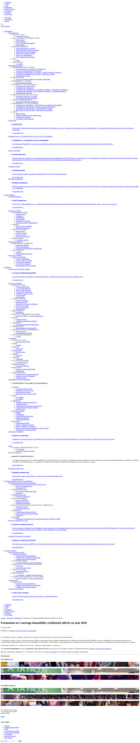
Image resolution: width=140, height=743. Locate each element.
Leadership (19, 359)
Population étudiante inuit (16, 468)
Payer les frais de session (23, 392)
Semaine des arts (21, 378)
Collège (7, 4)
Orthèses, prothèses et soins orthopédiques (28, 115)
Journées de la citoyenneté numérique (27, 374)
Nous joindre (8, 14)
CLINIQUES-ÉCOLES (19, 554)
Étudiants (8, 267)
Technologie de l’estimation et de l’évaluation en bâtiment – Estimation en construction (42, 89)
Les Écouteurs (20, 297)
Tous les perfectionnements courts (26, 491)
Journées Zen (20, 371)
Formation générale (14, 166)
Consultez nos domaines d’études (26, 512)
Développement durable (12, 727)
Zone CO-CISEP (21, 235)
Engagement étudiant (22, 245)
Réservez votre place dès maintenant (100, 648)
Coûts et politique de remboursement (27, 514)
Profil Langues (20, 45)
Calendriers (8, 2)
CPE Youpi (19, 566)
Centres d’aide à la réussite (24, 260)
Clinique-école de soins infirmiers (26, 559)
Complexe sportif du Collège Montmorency (29, 563)
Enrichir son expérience (15, 241)
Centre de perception (22, 307)
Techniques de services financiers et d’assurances (30, 69)
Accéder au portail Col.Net (24, 389)
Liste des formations (22, 500)
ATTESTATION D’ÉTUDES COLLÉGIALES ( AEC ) (29, 484)
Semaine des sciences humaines (25, 376)
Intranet (7, 21)
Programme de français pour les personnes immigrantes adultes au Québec (38, 519)
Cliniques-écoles (13, 580)
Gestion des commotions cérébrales (26, 321)
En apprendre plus (17, 133)
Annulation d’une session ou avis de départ (29, 406)
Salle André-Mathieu (22, 571)
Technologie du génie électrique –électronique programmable (34, 110)
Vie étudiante (12, 338)
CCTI (6, 6)
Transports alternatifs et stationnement (27, 324)
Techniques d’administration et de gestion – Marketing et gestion (35, 74)
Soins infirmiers (20, 114)
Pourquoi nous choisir (22, 502)
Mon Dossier (8, 738)
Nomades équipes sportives (24, 254)
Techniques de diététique (23, 117)
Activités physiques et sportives (25, 451)
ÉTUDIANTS (16, 510)
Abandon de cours (21, 404)
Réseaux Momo (21, 309)
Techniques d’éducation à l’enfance (26, 96)
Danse (18, 60)
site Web (53, 652)
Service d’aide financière (23, 262)
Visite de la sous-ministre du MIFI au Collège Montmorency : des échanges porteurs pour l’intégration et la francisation (36, 666)
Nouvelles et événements (14, 618)
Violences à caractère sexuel (24, 293)
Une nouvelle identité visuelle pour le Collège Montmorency (19, 672)
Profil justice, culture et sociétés (25, 53)
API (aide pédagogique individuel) (26, 402)
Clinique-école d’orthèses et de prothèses (28, 557)
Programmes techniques (15, 65)
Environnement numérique (24, 333)
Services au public (10, 550)
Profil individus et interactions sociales (27, 50)
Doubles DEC (20, 217)
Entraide (18, 345)
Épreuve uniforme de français (25, 425)
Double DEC (12, 120)
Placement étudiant (21, 302)
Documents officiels (18, 411)
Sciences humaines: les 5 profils (25, 48)
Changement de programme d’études (27, 407)
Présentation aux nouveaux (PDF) (26, 394)
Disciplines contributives (15, 179)
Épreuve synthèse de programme (26, 426)
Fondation (8, 12)
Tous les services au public (16, 552)
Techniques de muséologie (24, 83)
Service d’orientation (22, 300)
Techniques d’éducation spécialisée (26, 98)
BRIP (6, 729)
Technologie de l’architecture (24, 88)
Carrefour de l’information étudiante (19, 269)
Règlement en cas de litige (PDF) (26, 430)
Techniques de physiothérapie (25, 119)
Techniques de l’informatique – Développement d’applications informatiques (39, 105)
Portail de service (10, 9)
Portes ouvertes (20, 231)
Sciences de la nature (22, 36)
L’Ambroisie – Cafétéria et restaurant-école (29, 575)
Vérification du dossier (23, 419)
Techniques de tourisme (23, 76)
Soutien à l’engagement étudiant (25, 369)
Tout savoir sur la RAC (23, 508)
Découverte (19, 348)
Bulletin (18, 413)
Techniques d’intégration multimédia (27, 101)
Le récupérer (20, 397)
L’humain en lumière (22, 240)
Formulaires (19, 515)
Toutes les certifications (23, 496)
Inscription (19, 493)
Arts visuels (19, 64)
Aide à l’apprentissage (22, 259)
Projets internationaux (22, 247)
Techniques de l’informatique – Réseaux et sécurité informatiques (35, 107)
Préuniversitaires (13, 33)
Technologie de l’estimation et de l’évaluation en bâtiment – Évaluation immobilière (41, 91)
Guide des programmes (23, 236)
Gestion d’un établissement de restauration (28, 71)
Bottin (2, 716)
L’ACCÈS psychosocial (23, 264)
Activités (18, 252)
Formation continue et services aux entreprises (19, 481)
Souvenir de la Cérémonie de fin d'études (13, 698)
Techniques (19, 216)
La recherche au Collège (12, 731)
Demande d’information (23, 503)
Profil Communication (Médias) (25, 43)
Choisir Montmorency (15, 196)
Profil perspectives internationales (26, 52)
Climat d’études (20, 295)
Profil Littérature (21, 41)
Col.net (3, 26)
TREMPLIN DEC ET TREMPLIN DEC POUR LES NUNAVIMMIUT (30, 136)
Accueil (3, 618)
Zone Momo (8, 11)
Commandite (20, 414)
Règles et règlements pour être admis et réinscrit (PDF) (32, 428)
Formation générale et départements (26, 223)
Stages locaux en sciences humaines (27, 304)
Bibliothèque (8, 7)
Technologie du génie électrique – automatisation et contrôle (34, 108)
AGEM (18, 336)
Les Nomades (20, 449)
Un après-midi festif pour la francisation (13, 679)
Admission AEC (21, 488)
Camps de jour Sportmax (23, 568)
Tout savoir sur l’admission (24, 226)
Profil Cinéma (20, 40)
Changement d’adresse (23, 423)
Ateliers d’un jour (21, 233)
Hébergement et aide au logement (26, 266)
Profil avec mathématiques (24, 55)
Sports (10, 446)
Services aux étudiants (15, 255)
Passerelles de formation (23, 221)
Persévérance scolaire (22, 306)
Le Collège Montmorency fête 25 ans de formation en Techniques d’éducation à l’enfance (28, 705)
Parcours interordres (14, 150)
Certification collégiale (19, 495)
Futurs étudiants (9, 195)
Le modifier (19, 399)
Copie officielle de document (24, 416)
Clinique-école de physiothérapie (26, 556)
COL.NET (8, 17)
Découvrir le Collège (14, 211)
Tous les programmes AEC (24, 486)
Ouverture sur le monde (23, 342)
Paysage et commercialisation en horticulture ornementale (33, 79)
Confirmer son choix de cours (25, 390)
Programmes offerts (22, 507)
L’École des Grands (22, 362)
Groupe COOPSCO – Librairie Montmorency (30, 316)
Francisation (16, 517)
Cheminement (16, 401)
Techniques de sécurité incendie (25, 86)
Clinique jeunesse (21, 319)
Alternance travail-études (23, 248)
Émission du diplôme (22, 418)
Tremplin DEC (20, 219)
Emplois (7, 726)
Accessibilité (8, 734)
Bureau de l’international (12, 732)
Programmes (8, 31)
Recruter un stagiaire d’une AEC (18, 520)
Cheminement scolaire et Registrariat (19, 379)
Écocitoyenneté (16, 350)
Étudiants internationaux (23, 228)
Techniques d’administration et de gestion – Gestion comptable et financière (38, 72)
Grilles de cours (20, 409)
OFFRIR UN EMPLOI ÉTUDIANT (19, 536)
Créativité (15, 354)
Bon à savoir (16, 421)
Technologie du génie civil (24, 93)
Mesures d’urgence (10, 736)
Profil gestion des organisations (25, 57)
